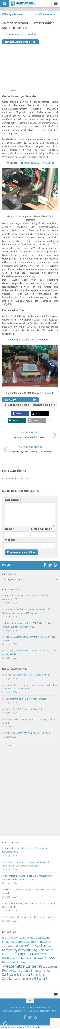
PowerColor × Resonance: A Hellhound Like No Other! (30, 917)
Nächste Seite (43, 404)
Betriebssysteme (40, 937)
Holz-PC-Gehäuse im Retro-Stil (27, 709)
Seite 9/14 (12, 399)
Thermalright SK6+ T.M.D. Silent (37, 163)
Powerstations (25, 962)
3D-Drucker (6, 938)
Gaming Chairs (8, 946)
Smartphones (40, 970)
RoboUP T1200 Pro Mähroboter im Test (31, 733)
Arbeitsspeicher (20, 937)
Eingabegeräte (12, 941)
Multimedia (10, 958)
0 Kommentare (46, 14)
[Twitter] (50, 565)
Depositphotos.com (46, 1010)
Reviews (18, 14)
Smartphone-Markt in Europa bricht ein (32, 674)
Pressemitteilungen (20, 966)
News (49, 957)
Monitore (39, 954)
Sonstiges (38, 974)
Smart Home (22, 970)
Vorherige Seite (18, 404)
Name (9, 528)
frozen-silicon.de (45, 393)
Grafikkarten (36, 945)
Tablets (27, 978)
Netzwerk (38, 958)
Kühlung (6, 14)
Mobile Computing (17, 954)
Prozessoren (48, 966)
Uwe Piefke (31, 34)
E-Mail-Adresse (41, 528)
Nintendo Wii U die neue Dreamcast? (29, 698)
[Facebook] (44, 565)
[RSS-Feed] (55, 565)
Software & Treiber (16, 974)
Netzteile (25, 958)
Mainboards (46, 950)
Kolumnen (50, 946)
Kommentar (13, 499)
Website (10, 539)
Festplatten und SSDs (36, 941)
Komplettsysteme (14, 950)
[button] (20, 413)
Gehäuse (21, 945)
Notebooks (9, 962)
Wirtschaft (39, 978)
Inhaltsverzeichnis (17, 41)
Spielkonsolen (12, 978)
